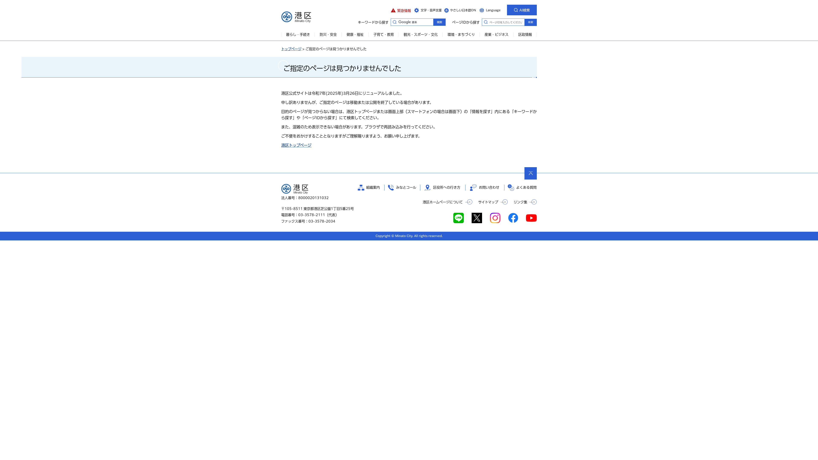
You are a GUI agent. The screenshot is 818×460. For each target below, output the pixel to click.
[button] (401, 10)
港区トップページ (296, 145)
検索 (530, 22)
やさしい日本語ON (463, 10)
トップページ (291, 49)
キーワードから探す (394, 22)
